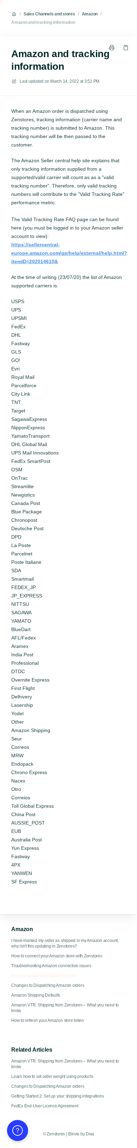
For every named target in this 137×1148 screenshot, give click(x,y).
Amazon (90, 14)
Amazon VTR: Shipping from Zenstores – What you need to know (65, 1008)
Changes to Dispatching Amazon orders (47, 985)
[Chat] (17, 1130)
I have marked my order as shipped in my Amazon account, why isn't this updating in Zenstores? (65, 943)
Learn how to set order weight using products (52, 1076)
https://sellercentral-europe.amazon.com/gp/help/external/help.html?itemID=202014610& (69, 253)
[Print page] (111, 47)
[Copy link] (125, 47)
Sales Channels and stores (49, 14)
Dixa (90, 1134)
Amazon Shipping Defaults (35, 995)
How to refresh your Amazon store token (47, 1020)
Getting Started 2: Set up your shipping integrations (57, 1096)
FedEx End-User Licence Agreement (44, 1105)
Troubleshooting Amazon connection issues (51, 965)
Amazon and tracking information (43, 22)
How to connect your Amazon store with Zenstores (56, 956)
